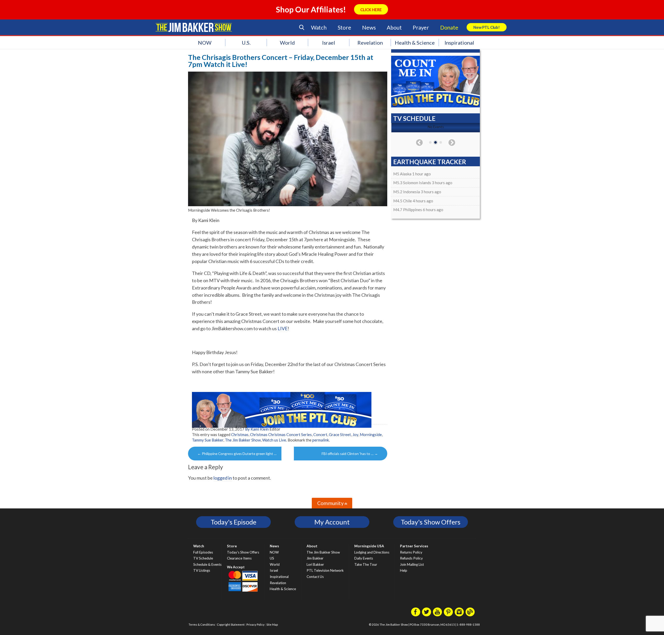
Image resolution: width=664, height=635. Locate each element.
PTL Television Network (325, 570)
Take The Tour (365, 564)
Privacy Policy (255, 624)
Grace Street (340, 434)
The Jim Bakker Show (243, 440)
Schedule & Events (207, 564)
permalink (320, 440)
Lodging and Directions (371, 552)
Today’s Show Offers (243, 552)
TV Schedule (203, 558)
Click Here (371, 9)
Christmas (239, 434)
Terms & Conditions (202, 624)
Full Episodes (203, 552)
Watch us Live (274, 440)
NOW (204, 42)
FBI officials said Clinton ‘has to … (350, 454)
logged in (222, 478)
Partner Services (414, 546)
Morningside (371, 434)
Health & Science (415, 42)
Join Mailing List (412, 564)
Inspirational (459, 42)
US (272, 558)
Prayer (421, 27)
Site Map (272, 624)
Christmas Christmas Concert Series (281, 434)
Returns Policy (411, 552)
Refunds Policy (411, 558)
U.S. (246, 42)
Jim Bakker (194, 27)
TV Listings (201, 570)
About (394, 27)
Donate (449, 27)
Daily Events (363, 558)
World (287, 42)
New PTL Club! (486, 27)
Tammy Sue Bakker (207, 440)
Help (403, 570)
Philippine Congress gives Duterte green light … (236, 454)
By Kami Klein (257, 429)
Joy (355, 434)
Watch (319, 27)
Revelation (370, 42)
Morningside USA (369, 546)
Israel (328, 42)
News (369, 27)
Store (344, 27)
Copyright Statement (231, 624)
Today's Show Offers (430, 522)
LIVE (282, 328)
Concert (320, 434)
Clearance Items (239, 558)
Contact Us (315, 577)
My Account (332, 522)
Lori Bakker (315, 564)
